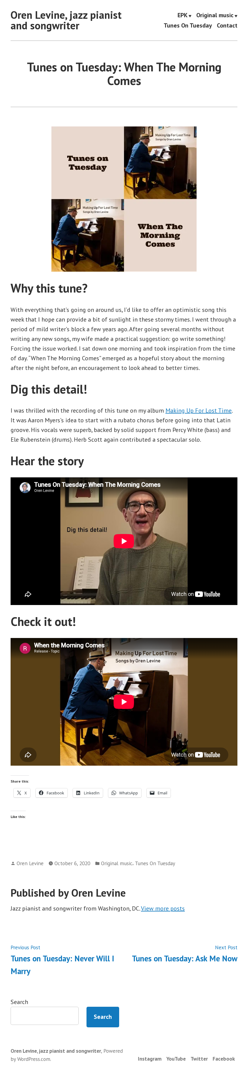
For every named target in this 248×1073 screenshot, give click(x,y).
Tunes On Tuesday (188, 25)
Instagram (150, 1058)
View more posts (163, 908)
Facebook (224, 1058)
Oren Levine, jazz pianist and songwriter (66, 20)
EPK (183, 15)
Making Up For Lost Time (198, 410)
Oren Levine (30, 863)
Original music (214, 15)
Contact (227, 25)
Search (19, 1002)
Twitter (199, 1058)
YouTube (176, 1058)
